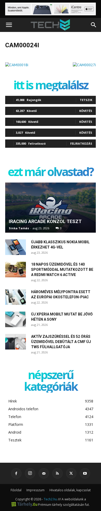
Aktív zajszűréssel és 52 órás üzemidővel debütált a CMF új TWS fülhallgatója (61, 341)
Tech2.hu (50, 499)
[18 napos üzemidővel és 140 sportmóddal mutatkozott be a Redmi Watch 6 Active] (15, 269)
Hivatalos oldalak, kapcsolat (70, 490)
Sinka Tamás (19, 228)
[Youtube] (85, 473)
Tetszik (86, 100)
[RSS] (57, 473)
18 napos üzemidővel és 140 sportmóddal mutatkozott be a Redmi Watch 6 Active (62, 269)
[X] (71, 473)
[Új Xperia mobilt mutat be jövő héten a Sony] (15, 319)
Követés (85, 111)
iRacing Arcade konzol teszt (45, 221)
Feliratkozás (81, 143)
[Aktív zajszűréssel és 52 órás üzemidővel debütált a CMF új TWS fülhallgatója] (15, 341)
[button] (9, 25)
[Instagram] (30, 473)
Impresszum (35, 490)
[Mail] (44, 473)
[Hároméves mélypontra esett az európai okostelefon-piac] (15, 297)
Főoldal (16, 490)
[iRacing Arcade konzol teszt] (50, 208)
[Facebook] (16, 473)
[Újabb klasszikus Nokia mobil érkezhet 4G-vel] (15, 247)
